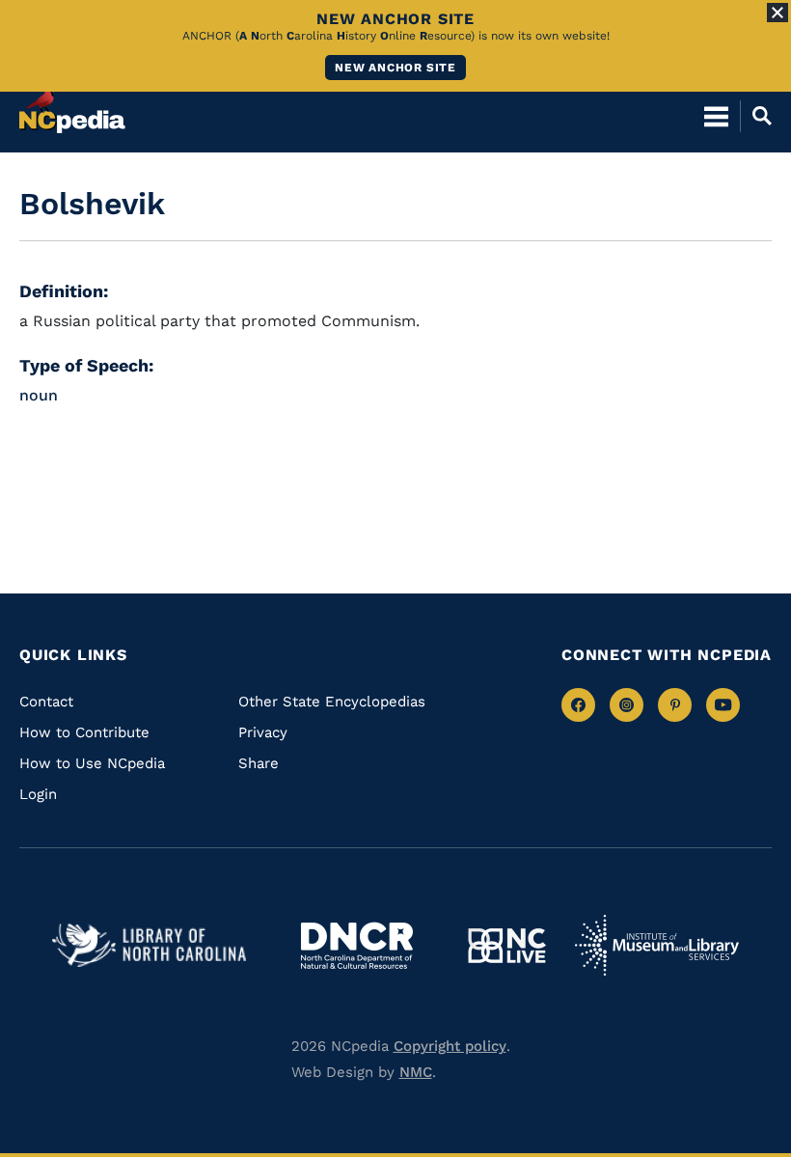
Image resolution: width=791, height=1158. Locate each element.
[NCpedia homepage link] (72, 107)
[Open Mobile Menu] (716, 115)
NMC (415, 1072)
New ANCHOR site (395, 67)
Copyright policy (450, 1046)
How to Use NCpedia (92, 763)
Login (38, 794)
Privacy (262, 732)
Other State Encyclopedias (331, 701)
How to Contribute (84, 732)
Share (258, 763)
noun (38, 395)
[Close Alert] (777, 12)
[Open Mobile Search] (756, 115)
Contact (46, 701)
